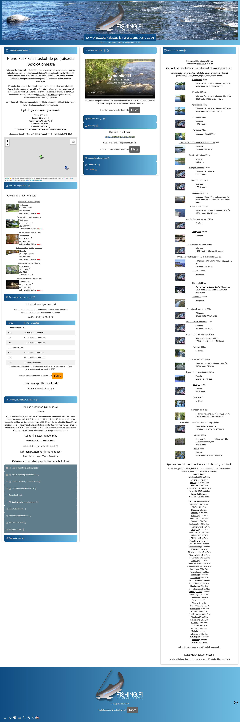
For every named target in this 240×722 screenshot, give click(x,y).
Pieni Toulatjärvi (194, 614)
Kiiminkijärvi (195, 637)
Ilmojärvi (194, 513)
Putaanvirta (196, 296)
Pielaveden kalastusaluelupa (196, 334)
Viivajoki (196, 385)
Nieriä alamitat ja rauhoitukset (23, 502)
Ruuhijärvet (196, 232)
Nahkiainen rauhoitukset (18, 516)
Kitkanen (195, 603)
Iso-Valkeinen (195, 544)
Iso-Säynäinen (195, 558)
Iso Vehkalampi (195, 527)
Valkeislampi (195, 634)
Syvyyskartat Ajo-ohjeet (97, 158)
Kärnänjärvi (194, 569)
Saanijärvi (193, 497)
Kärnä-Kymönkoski (195, 566)
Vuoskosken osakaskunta (196, 219)
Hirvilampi (195, 628)
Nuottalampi (195, 586)
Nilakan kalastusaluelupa (196, 322)
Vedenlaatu (91, 167)
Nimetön (195, 640)
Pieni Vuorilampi (195, 546)
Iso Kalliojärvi (194, 524)
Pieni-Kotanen (195, 541)
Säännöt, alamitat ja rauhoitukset (22, 400)
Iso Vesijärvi (194, 491)
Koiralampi (195, 575)
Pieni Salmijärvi (195, 606)
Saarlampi (195, 521)
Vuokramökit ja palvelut (17, 185)
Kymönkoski (197, 80)
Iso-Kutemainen (195, 589)
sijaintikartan (210, 647)
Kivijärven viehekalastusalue (196, 372)
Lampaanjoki (196, 410)
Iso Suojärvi (195, 578)
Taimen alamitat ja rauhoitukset (24, 468)
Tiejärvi (195, 507)
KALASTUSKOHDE (108, 42)
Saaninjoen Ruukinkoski (196, 309)
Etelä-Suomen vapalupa (196, 244)
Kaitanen (196, 435)
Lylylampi (196, 270)
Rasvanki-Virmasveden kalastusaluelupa (196, 422)
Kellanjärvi (195, 535)
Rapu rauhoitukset (16, 522)
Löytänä (193, 480)
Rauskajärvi (195, 608)
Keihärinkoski (196, 193)
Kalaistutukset (93, 119)
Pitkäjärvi (194, 530)
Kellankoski (197, 92)
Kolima (193, 483)
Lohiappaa (197, 117)
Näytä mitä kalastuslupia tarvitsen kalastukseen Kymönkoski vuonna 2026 (199, 659)
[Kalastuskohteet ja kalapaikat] (14, 717)
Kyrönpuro (197, 130)
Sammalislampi (194, 563)
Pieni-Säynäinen (195, 592)
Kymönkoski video (95, 50)
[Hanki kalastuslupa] (33, 717)
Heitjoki (197, 397)
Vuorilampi (195, 561)
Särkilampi (195, 617)
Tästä (57, 375)
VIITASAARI (123, 42)
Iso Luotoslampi (195, 580)
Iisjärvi (193, 494)
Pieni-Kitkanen (195, 583)
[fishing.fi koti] (10, 717)
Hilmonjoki (196, 283)
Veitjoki (196, 448)
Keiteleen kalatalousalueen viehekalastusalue (197, 142)
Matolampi (195, 515)
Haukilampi (195, 642)
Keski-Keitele (192, 488)
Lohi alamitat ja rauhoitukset (23, 488)
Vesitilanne (13, 538)
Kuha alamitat (14, 495)
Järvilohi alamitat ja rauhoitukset (24, 481)
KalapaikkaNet (119, 703)
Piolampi (194, 611)
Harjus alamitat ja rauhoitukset (24, 475)
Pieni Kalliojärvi (195, 532)
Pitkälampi (195, 538)
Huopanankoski (196, 206)
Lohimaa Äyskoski (196, 359)
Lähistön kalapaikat (175, 50)
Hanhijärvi (195, 510)
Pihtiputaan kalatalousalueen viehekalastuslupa (196, 257)
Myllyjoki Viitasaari (196, 168)
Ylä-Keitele (52, 94)
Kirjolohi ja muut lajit (14, 529)
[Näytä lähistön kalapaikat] (28, 717)
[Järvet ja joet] (19, 717)
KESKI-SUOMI (134, 42)
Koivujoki (196, 347)
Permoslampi (195, 572)
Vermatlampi (195, 518)
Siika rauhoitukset (16, 509)
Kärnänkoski (197, 105)
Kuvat (90, 125)
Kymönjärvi (40, 94)
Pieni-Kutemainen (195, 552)
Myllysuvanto (196, 180)
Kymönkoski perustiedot (18, 50)
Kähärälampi (195, 620)
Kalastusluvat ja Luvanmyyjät (20, 297)
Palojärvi (194, 623)
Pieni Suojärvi (195, 594)
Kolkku (194, 485)
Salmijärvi (195, 625)
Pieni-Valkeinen (195, 555)
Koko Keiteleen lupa (196, 155)
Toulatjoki (195, 631)
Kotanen (194, 549)
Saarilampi (195, 597)
